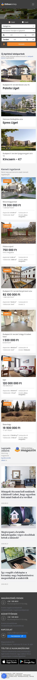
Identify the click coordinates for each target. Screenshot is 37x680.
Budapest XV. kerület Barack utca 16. (16, 85)
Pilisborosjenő (8, 246)
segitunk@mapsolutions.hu (17, 633)
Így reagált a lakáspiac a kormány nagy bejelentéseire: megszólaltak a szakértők (17, 575)
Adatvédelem (18, 675)
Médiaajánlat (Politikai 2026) (9, 676)
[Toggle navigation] (33, 4)
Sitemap (31, 676)
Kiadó (26, 22)
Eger (4, 380)
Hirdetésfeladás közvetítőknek (12, 626)
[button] (4, 676)
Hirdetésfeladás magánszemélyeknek (15, 610)
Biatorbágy (7, 424)
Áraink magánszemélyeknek (11, 608)
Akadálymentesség (23, 676)
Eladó (13, 22)
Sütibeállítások (5, 678)
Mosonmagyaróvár (10, 202)
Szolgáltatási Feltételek (7, 675)
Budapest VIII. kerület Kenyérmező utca (17, 291)
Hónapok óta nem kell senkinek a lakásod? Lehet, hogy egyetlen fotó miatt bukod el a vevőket (18, 494)
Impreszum (19, 673)
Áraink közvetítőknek (9, 623)
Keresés (21, 44)
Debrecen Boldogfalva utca (13, 119)
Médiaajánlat (26, 675)
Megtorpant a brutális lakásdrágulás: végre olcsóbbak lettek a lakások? (18, 534)
